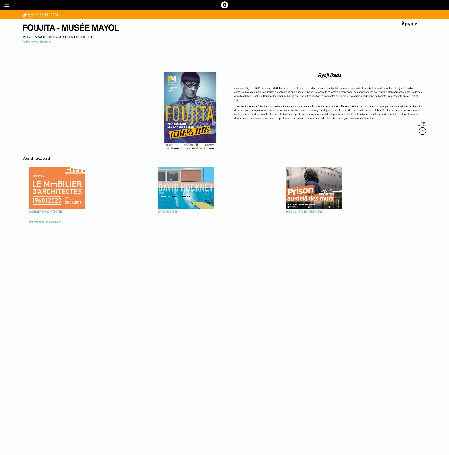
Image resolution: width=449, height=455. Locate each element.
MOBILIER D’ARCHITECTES (45, 211)
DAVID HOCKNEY (168, 211)
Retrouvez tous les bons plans (44, 221)
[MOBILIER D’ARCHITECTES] (57, 187)
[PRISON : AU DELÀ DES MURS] (314, 187)
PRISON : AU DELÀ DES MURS (304, 211)
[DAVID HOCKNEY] (186, 187)
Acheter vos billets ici (36, 41)
